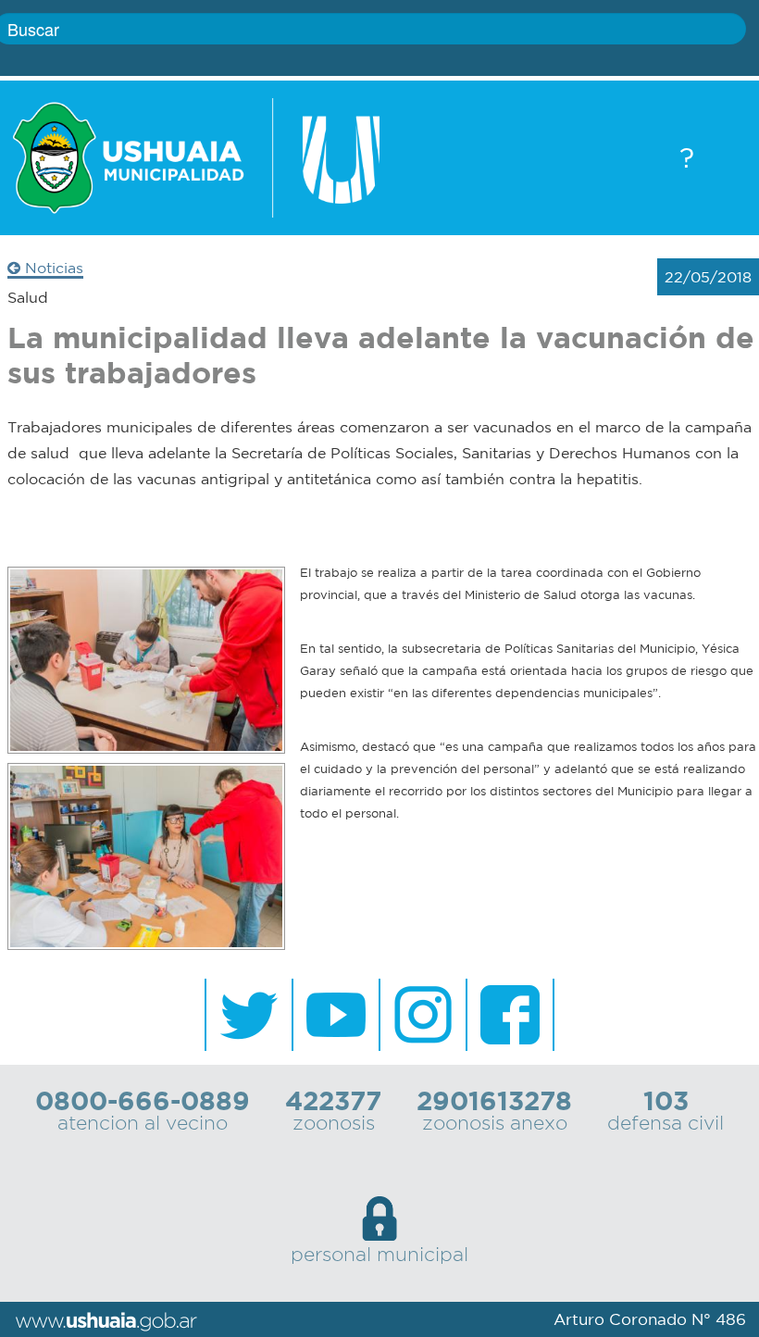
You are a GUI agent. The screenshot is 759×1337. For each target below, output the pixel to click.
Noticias (51, 267)
